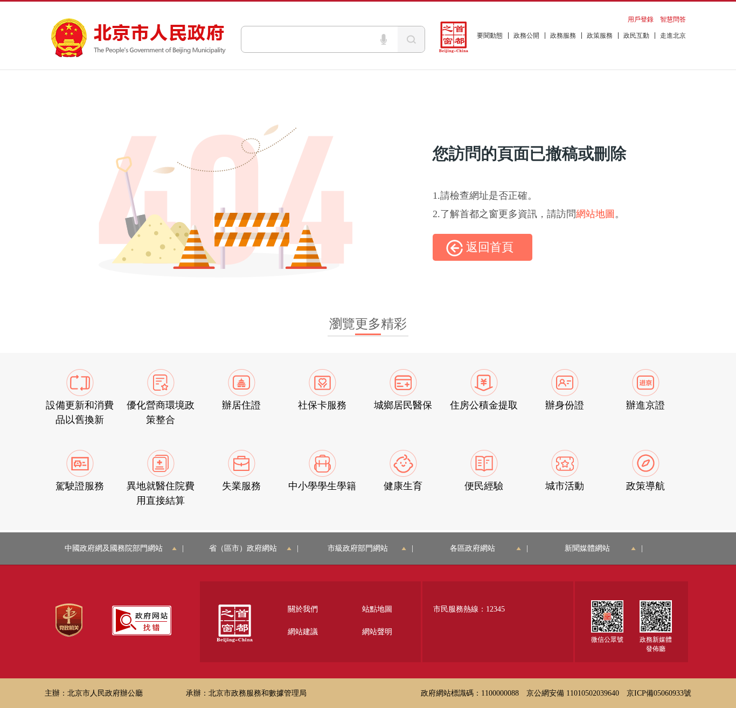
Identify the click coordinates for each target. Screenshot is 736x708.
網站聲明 (377, 632)
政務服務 (563, 35)
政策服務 (600, 35)
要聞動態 (490, 35)
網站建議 (303, 632)
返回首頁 (488, 247)
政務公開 (526, 35)
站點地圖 (377, 609)
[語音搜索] (383, 39)
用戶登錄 (641, 19)
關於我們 (303, 609)
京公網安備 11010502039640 (572, 693)
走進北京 (673, 35)
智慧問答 (673, 19)
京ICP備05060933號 (659, 693)
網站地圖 (595, 214)
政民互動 (636, 35)
